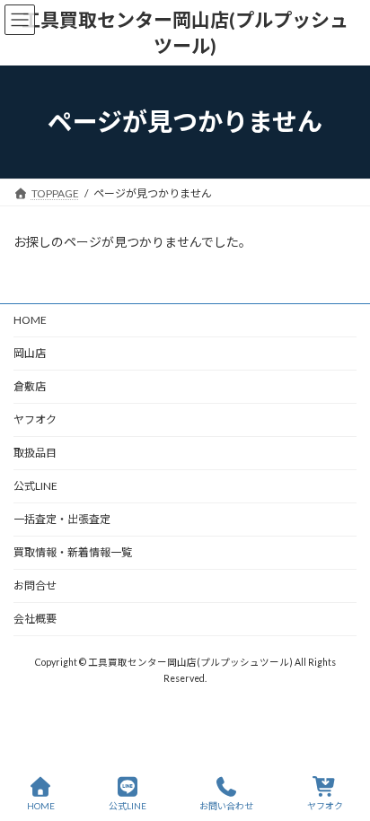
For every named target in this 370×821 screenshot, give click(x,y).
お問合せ (35, 585)
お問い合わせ (226, 805)
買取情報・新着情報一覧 (72, 552)
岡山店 (29, 353)
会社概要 (35, 618)
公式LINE (35, 486)
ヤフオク (35, 419)
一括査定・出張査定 (61, 519)
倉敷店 (35, 386)
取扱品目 (35, 452)
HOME (30, 320)
